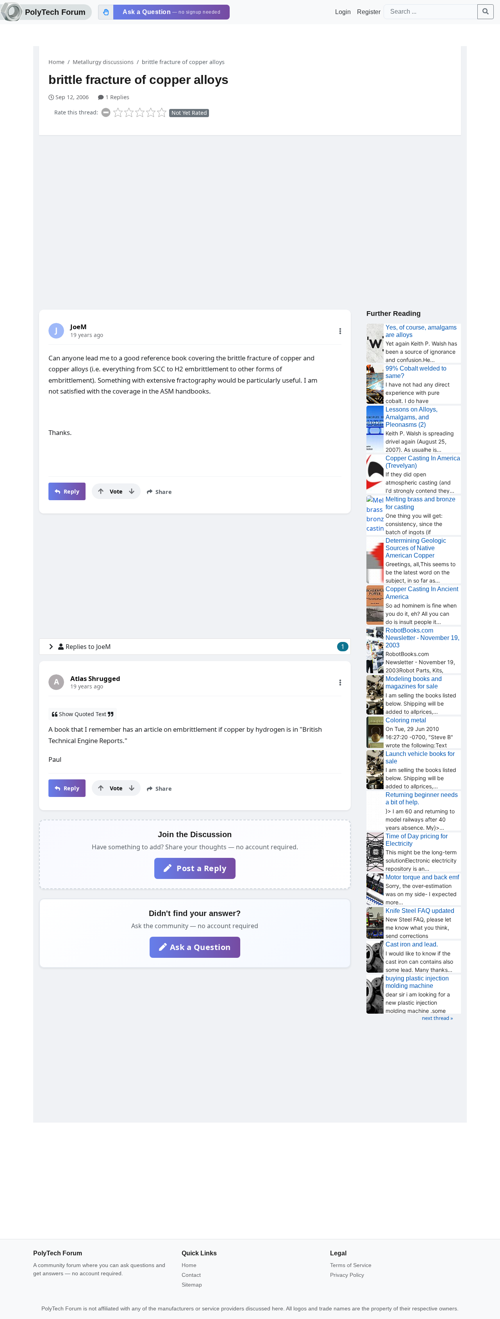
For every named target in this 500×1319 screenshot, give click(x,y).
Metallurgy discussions (103, 62)
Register (368, 12)
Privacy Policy (347, 1275)
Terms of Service (350, 1265)
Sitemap (192, 1285)
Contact (191, 1275)
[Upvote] (101, 491)
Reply (70, 491)
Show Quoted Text (82, 714)
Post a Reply (201, 868)
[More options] (340, 331)
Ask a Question (200, 947)
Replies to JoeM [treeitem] (205, 646)
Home (56, 62)
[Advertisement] (250, 202)
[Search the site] (485, 11)
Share (163, 492)
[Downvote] (132, 491)
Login (343, 12)
